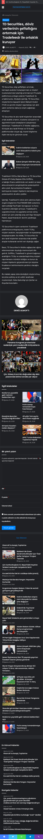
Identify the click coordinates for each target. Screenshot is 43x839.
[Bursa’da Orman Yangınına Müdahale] (8, 701)
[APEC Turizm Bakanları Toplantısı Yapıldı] (31, 430)
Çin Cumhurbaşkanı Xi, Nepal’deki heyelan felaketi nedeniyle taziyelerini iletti (20, 566)
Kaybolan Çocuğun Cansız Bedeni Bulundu (28, 689)
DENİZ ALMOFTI (10, 47)
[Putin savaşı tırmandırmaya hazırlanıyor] (31, 397)
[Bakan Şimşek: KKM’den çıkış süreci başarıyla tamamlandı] (8, 164)
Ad (3, 488)
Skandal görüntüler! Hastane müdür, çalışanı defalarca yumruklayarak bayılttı (21, 709)
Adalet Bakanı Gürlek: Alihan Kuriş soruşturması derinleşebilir (28, 629)
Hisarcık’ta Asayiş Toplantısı (14, 545)
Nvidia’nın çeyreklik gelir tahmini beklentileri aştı (10, 395)
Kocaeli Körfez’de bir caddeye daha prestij (20, 573)
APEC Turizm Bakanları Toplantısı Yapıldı (31, 438)
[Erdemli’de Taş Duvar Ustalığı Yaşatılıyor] (8, 611)
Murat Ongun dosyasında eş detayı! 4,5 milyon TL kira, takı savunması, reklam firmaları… (18, 668)
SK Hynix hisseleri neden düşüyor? (9, 427)
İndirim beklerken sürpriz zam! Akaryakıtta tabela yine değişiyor (28, 151)
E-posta (5, 497)
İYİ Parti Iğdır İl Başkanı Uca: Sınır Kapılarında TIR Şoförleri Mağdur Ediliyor (20, 639)
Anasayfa (7, 15)
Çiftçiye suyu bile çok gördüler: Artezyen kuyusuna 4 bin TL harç (26, 679)
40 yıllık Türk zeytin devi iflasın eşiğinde (30, 417)
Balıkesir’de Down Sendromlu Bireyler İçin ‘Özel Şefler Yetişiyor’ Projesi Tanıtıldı (28, 555)
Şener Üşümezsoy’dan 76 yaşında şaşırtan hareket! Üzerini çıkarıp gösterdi (20, 658)
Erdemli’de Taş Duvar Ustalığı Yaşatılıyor (25, 609)
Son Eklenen (21, 538)
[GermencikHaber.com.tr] (21, 7)
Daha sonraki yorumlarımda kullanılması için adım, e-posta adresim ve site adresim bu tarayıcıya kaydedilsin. (21, 517)
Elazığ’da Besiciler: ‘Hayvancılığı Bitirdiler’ (11, 417)
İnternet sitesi (7, 506)
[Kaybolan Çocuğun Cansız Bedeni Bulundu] (8, 691)
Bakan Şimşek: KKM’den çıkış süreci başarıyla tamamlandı (28, 648)
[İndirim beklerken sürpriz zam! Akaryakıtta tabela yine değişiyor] (8, 150)
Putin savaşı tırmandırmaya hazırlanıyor (28, 406)
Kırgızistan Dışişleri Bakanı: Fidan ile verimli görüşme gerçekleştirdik (20, 589)
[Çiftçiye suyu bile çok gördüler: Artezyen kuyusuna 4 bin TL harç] (8, 680)
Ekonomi (15, 15)
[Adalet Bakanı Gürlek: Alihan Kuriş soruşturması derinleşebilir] (8, 630)
